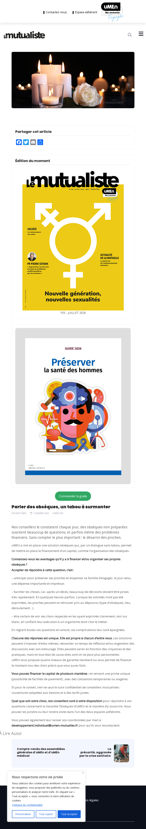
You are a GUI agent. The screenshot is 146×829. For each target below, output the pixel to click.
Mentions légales (87, 800)
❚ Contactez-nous (55, 12)
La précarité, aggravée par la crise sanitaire (95, 752)
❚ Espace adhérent (84, 12)
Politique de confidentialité (27, 805)
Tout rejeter (46, 814)
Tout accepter (69, 814)
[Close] (83, 773)
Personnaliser (23, 814)
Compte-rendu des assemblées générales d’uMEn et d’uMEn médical (41, 752)
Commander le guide (73, 496)
